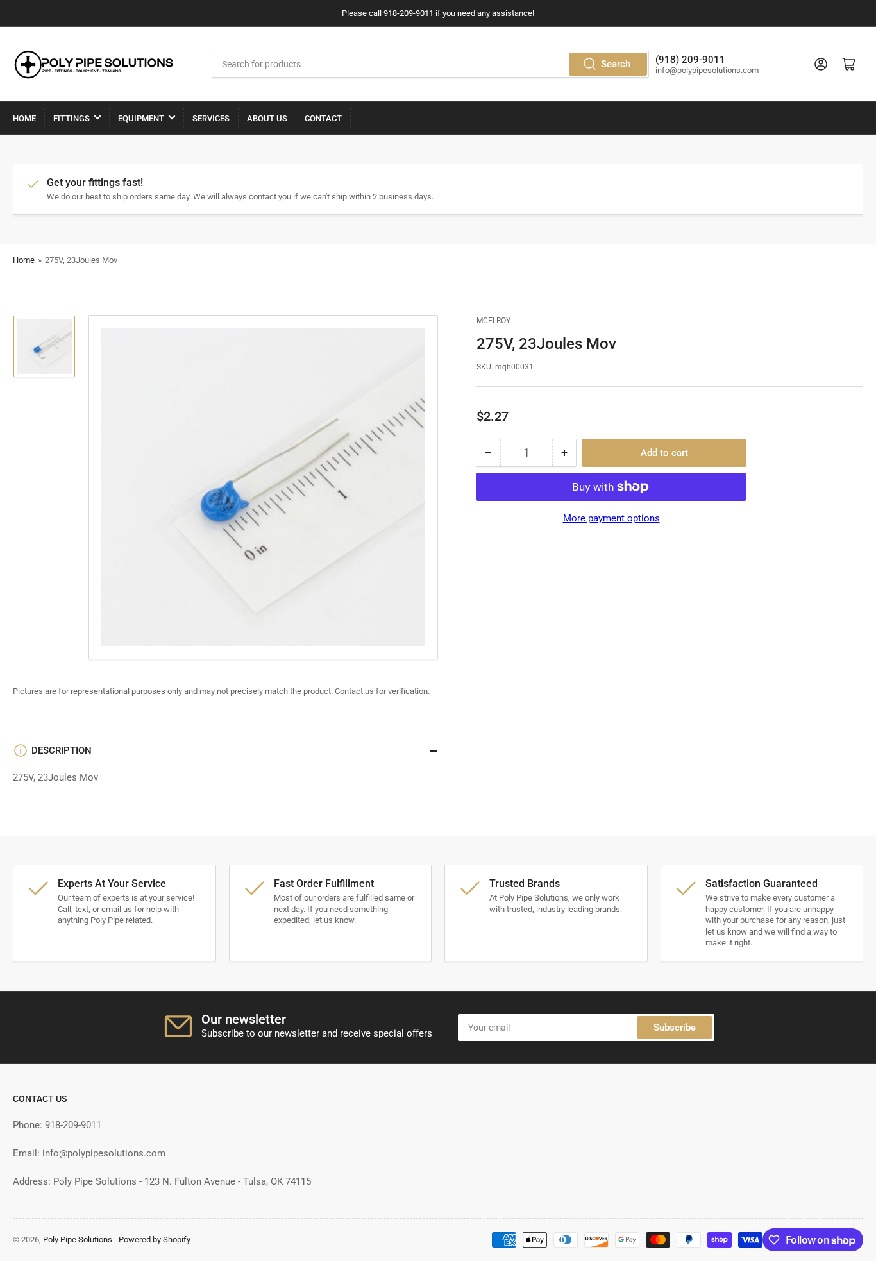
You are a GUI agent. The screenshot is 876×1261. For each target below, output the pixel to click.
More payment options (611, 518)
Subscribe (674, 1027)
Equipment (141, 118)
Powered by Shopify (154, 1239)
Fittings (71, 118)
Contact (323, 118)
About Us (267, 118)
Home (24, 118)
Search (615, 64)
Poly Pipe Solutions (77, 1239)
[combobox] (430, 64)
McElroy (493, 320)
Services (211, 118)
